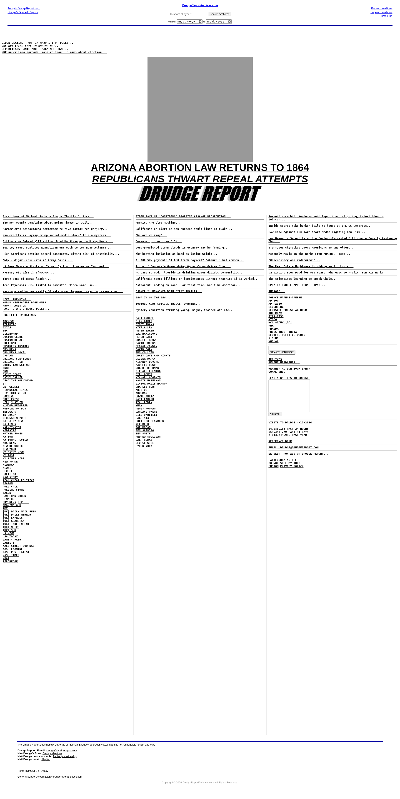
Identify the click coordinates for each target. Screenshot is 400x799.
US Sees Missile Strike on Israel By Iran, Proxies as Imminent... (56, 266)
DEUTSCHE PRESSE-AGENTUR (288, 310)
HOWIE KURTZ (145, 396)
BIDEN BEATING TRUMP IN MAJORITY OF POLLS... (37, 42)
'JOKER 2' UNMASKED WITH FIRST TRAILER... (169, 291)
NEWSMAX (8, 464)
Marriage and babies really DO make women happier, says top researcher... (63, 291)
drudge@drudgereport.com (61, 750)
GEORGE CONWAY (146, 346)
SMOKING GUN (12, 505)
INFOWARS (9, 411)
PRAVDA (274, 328)
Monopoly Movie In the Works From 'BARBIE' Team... (309, 253)
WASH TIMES (11, 555)
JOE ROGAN (143, 427)
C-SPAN (8, 355)
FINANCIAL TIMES (15, 389)
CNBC (6, 368)
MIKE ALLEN (144, 327)
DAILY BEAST (12, 374)
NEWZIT (8, 467)
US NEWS (8, 533)
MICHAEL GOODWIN (148, 377)
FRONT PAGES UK (14, 305)
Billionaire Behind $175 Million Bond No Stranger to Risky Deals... (58, 241)
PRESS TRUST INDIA (283, 331)
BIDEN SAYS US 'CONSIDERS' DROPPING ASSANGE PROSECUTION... (183, 216)
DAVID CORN (144, 349)
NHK (271, 325)
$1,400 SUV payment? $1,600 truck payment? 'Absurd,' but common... (190, 260)
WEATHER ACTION (280, 368)
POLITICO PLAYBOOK (150, 421)
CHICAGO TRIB (13, 361)
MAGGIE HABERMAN (148, 380)
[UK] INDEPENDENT (16, 524)
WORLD (301, 334)
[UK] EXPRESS (13, 517)
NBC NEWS (9, 442)
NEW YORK (9, 449)
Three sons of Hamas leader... (27, 278)
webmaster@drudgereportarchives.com (60, 776)
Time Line (386, 15)
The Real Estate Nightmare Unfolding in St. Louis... (311, 266)
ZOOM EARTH (302, 368)
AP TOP (274, 300)
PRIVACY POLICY (292, 466)
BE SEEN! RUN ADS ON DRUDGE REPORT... (299, 453)
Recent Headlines (381, 8)
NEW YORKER (11, 461)
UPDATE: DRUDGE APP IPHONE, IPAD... (297, 285)
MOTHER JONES (13, 433)
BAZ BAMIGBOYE (146, 333)
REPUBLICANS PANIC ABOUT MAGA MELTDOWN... (35, 49)
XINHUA (274, 338)
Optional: (172, 22)
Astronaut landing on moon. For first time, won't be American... (188, 285)
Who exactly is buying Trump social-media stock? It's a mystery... (57, 235)
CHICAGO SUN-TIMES (17, 358)
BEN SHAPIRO (145, 430)
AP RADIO (275, 303)
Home (21, 770)
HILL (6, 402)
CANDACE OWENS (146, 411)
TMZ (5, 508)
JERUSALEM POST (14, 417)
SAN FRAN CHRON (14, 495)
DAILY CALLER (13, 377)
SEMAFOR (8, 499)
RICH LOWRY (144, 402)
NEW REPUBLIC (13, 446)
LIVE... (23, 502)
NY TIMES (9, 458)
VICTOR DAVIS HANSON (151, 383)
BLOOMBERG (276, 306)
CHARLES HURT (146, 386)
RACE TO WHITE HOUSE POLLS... (26, 308)
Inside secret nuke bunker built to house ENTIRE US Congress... (320, 225)
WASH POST (10, 552)
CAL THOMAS (144, 439)
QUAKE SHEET (278, 371)
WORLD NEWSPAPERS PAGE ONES (24, 302)
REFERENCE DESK (280, 441)
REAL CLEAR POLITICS (18, 480)
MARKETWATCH (12, 427)
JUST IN (17, 402)
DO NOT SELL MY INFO (284, 463)
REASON (8, 483)
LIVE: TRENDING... (17, 299)
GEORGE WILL (145, 442)
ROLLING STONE (13, 489)
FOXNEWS (8, 396)
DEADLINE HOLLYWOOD (18, 380)
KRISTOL (141, 389)
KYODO (273, 319)
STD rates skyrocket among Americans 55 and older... (311, 247)
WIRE (21, 458)
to (204, 22)
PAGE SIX (142, 417)
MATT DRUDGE (145, 318)
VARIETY (8, 542)
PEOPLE (8, 470)
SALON (7, 492)
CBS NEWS (9, 349)
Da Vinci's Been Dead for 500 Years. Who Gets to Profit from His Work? (326, 272)
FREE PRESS (11, 399)
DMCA (30, 770)
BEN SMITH (143, 433)
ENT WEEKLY (11, 386)
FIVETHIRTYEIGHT (15, 393)
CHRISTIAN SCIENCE (17, 364)
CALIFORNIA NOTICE (283, 459)
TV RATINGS (27, 315)
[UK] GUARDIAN (13, 520)
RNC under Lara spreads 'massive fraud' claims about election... (54, 52)
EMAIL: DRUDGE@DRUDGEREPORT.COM (294, 447)
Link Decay (41, 770)
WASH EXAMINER (13, 548)
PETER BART (144, 336)
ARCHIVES (275, 359)
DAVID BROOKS (146, 343)
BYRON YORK (144, 446)
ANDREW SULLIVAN (148, 436)
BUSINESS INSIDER (16, 346)
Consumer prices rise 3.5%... (159, 241)
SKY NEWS (9, 502)
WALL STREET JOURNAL (18, 545)
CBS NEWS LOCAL (14, 352)
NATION (8, 436)
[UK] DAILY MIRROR (17, 514)
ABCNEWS (8, 321)
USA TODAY (10, 536)
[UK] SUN (9, 530)
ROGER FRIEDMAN (147, 368)
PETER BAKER (145, 330)
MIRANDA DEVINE (147, 361)
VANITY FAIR (12, 539)
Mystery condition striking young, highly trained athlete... (185, 310)
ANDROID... (277, 291)
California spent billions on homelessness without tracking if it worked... (197, 278)
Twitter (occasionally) (64, 756)
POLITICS (288, 334)
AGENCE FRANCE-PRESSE (285, 297)
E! (4, 383)
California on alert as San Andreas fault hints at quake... (184, 228)
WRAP (6, 558)
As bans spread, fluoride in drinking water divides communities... (190, 272)
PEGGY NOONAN (146, 408)
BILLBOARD (10, 333)
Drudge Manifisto (52, 753)
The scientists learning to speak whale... (303, 278)
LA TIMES (9, 424)
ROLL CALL (10, 486)
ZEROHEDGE (10, 561)
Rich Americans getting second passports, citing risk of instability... (61, 253)
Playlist (45, 759)
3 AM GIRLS (144, 321)
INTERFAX (275, 313)
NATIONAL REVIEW (15, 439)
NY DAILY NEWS (13, 452)
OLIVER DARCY (146, 358)
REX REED (142, 424)
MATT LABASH (145, 399)
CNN (5, 371)
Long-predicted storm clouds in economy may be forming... (182, 247)
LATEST (24, 552)
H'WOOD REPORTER (15, 405)
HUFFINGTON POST (15, 408)
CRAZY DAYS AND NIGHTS (153, 355)
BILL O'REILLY (146, 414)
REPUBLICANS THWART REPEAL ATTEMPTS (200, 178)
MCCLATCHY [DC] (280, 322)
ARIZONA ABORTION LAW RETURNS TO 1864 (200, 167)
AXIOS (7, 327)
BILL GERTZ (144, 374)
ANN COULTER (145, 352)
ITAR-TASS (276, 316)
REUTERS (274, 334)
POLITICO (9, 474)
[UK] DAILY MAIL (15, 511)
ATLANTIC (9, 324)
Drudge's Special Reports (23, 12)
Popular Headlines (381, 12)
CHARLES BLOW (146, 339)
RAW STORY (10, 477)
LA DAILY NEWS (13, 421)
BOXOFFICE (10, 315)
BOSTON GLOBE (13, 336)
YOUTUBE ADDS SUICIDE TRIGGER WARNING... (168, 303)
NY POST (8, 455)
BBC (5, 330)
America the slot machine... (158, 222)
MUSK (139, 405)
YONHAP (274, 341)
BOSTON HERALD (13, 339)
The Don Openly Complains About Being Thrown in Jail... (48, 222)
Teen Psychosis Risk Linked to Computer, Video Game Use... (50, 285)
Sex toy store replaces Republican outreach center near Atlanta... (57, 247)
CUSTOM (274, 466)
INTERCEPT (10, 414)
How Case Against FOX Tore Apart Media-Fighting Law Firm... (317, 232)
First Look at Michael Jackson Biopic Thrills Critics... (48, 216)
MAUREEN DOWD (146, 364)
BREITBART (10, 343)
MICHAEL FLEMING (148, 371)
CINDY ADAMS (145, 324)
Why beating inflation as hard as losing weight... (176, 253)
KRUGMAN (141, 393)
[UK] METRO (11, 527)
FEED (32, 511)
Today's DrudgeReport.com (24, 8)
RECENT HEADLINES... (284, 362)
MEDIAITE (9, 430)
